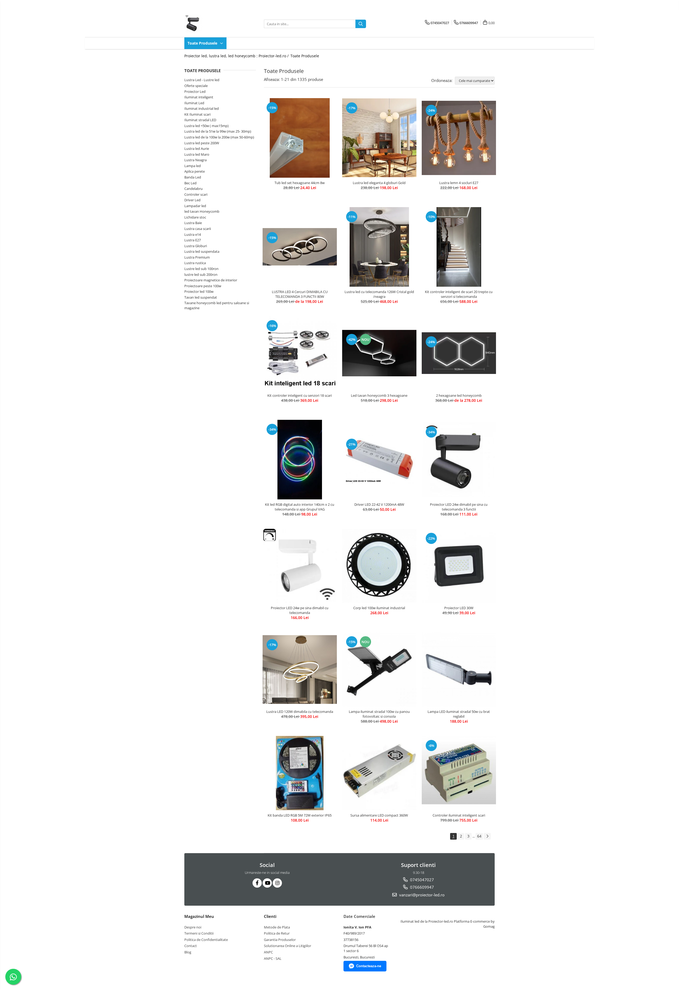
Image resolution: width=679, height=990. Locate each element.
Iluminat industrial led (201, 108)
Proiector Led (195, 91)
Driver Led (192, 200)
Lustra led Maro (196, 154)
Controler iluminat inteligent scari (459, 815)
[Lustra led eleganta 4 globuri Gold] (379, 137)
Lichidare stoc (195, 217)
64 (479, 836)
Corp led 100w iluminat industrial (379, 607)
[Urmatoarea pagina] (487, 836)
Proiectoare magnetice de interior (210, 280)
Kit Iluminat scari (197, 114)
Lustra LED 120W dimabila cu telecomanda (299, 711)
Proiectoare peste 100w (202, 286)
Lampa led (192, 165)
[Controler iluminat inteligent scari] (459, 773)
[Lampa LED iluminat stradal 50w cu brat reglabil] (459, 669)
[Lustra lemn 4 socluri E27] (459, 138)
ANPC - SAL (272, 958)
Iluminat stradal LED (200, 119)
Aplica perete (194, 171)
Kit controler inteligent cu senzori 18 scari (299, 395)
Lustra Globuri (195, 245)
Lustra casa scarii (197, 228)
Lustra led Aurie (196, 148)
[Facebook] (257, 883)
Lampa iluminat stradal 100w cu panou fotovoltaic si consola (379, 714)
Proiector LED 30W (458, 607)
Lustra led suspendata (201, 251)
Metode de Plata (277, 927)
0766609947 (421, 887)
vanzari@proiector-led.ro (421, 894)
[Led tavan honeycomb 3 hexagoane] (379, 353)
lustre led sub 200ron (200, 274)
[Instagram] (277, 883)
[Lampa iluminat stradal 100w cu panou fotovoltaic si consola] (379, 669)
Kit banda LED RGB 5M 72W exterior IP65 (300, 815)
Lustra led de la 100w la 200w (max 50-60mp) (219, 137)
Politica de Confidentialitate (206, 939)
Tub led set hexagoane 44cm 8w (300, 182)
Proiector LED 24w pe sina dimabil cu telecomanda (299, 610)
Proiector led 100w (199, 291)
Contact (190, 945)
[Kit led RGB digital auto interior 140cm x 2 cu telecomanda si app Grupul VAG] (300, 459)
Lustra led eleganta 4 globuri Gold (379, 182)
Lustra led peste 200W (201, 143)
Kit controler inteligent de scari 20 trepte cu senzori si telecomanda (459, 294)
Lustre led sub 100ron (201, 268)
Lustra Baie (193, 222)
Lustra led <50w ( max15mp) (206, 125)
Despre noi (192, 927)
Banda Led (192, 177)
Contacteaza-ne (368, 966)
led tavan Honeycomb (201, 211)
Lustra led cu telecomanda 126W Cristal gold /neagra (379, 294)
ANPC (268, 952)
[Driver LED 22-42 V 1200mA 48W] (379, 459)
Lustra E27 (192, 240)
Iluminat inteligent (198, 97)
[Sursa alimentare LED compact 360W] (379, 773)
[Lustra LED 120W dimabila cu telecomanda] (300, 669)
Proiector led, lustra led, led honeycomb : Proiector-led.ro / (237, 55)
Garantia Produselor (280, 939)
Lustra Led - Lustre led (201, 79)
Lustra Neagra (195, 160)
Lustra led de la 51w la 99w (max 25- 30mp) (217, 131)
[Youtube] (267, 883)
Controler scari (195, 194)
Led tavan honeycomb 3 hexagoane (379, 395)
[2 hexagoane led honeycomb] (459, 353)
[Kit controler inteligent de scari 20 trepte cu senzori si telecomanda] (459, 247)
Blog (187, 952)
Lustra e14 (192, 234)
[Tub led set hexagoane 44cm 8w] (300, 138)
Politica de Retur (277, 933)
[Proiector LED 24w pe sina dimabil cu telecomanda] (300, 566)
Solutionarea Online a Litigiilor (287, 945)
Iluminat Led (194, 103)
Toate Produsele (203, 43)
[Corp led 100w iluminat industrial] (379, 566)
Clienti (270, 916)
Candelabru (193, 188)
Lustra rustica (195, 262)
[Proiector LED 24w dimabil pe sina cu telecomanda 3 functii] (459, 459)
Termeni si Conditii (199, 933)
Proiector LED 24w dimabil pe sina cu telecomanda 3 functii (459, 507)
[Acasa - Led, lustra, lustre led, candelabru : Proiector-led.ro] (210, 24)
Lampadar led (195, 205)
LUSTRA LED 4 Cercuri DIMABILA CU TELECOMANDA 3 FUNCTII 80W (300, 294)
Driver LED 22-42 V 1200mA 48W (379, 504)
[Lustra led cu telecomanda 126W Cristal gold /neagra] (379, 247)
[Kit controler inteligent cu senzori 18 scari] (300, 353)
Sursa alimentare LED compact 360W (379, 815)
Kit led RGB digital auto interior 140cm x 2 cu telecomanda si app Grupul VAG (299, 507)
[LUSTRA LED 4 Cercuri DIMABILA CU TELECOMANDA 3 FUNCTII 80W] (300, 246)
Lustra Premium (197, 257)
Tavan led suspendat (200, 297)
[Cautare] (360, 24)
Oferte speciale (196, 85)
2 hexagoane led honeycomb (459, 395)
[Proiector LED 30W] (459, 566)
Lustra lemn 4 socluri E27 (458, 182)
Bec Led (190, 183)
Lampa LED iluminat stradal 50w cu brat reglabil (459, 714)
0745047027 (421, 879)
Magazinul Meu (199, 916)
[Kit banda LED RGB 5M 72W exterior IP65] (300, 773)
